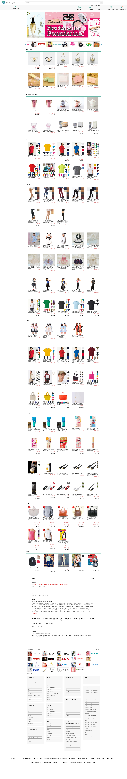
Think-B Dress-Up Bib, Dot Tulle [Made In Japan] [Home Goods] (34, 267)
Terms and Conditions (26, 758)
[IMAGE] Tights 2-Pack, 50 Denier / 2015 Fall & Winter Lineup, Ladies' (48, 200)
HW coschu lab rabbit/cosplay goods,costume (46, 336)
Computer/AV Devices (70, 735)
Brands (67, 711)
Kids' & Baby (87, 682)
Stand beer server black (48, 473)
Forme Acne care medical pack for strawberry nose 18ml (62, 450)
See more (92, 578)
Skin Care (68, 702)
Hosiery (29, 721)
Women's (31, 677)
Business (49, 727)
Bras (29, 709)
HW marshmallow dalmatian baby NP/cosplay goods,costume (63, 246)
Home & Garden (88, 730)
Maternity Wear (31, 735)
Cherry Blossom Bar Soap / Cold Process (92, 86)
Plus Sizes (30, 693)
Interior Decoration (70, 727)
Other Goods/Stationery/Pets (72, 722)
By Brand (68, 731)
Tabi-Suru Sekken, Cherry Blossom (33, 87)
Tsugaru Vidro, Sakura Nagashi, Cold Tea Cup (33, 131)
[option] (63, 24)
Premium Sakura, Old (76, 130)
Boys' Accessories (51, 695)
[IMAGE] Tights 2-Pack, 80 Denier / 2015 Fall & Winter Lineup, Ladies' (63, 200)
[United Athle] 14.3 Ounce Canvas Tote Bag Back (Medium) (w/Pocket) (92, 383)
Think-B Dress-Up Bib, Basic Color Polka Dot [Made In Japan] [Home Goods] (78, 246)
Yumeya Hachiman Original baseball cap (33, 567)
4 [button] (67, 39)
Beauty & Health (71, 699)
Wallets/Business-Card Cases (72, 682)
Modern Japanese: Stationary (91, 722)
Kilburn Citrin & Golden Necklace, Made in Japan (77, 404)
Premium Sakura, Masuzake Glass (63, 131)
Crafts (87, 688)
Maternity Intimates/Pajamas (34, 737)
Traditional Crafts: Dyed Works (91, 699)
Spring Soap (45, 86)
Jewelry (67, 685)
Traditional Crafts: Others (90, 709)
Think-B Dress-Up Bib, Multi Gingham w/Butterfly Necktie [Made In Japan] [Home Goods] (78, 268)
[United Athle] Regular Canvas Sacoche (47, 384)
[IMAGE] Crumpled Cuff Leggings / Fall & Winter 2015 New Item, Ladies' (33, 221)
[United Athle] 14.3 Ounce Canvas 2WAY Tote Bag (77, 383)
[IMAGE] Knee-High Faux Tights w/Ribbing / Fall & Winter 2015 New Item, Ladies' (62, 222)
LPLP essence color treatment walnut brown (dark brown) (49, 429)
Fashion (86, 732)
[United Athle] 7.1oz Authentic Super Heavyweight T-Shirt (91, 360)
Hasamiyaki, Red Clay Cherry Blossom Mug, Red (77, 110)
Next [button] (101, 44)
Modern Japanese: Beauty (90, 724)
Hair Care (68, 707)
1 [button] (61, 39)
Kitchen (86, 728)
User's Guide (101, 758)
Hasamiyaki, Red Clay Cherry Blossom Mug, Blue (63, 110)
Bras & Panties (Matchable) (34, 707)
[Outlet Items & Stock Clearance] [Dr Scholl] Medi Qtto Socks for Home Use (63, 541)
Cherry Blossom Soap (76, 85)
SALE (86, 677)
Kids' (48, 677)
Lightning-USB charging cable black (92, 495)
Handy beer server (32, 473)
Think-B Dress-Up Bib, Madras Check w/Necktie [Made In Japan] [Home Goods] (48, 268)
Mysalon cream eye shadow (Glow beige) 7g (92, 450)
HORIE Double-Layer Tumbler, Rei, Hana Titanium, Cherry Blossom (49, 111)
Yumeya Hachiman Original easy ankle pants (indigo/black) (48, 568)
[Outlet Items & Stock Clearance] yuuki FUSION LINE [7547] (62, 518)
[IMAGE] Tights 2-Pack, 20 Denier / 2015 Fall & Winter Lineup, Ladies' (33, 200)
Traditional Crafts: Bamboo (90, 696)
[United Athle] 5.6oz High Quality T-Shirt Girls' (92, 156)
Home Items (68, 725)
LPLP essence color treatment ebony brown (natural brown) (62, 429)
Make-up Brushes (69, 713)
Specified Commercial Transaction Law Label (56, 758)
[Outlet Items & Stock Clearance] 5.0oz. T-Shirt (48, 541)
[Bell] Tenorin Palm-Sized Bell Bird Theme (77, 65)
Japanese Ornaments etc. (71, 737)
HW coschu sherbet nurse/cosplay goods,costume (61, 336)
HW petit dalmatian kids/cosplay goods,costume (34, 291)
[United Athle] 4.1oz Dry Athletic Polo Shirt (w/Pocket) (92, 177)
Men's (49, 721)
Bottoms (86, 680)
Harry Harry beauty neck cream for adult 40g (77, 429)
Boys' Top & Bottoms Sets (53, 693)
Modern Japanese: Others (90, 726)
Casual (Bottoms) (51, 725)
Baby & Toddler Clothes (33, 731)
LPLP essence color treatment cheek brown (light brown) (34, 429)
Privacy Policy (38, 758)
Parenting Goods (31, 739)
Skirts (29, 683)
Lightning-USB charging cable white (77, 495)
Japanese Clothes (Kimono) (34, 695)
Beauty (86, 734)
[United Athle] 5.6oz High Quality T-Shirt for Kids (33, 312)
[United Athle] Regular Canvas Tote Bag (32, 384)
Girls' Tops (49, 680)
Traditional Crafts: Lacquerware (91, 690)
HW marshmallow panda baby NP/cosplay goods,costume (48, 246)
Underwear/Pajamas (51, 729)
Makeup (67, 704)
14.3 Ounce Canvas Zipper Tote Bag (63, 404)
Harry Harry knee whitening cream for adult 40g (92, 429)
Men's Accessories (70, 689)
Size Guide (110, 758)
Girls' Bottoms (50, 682)
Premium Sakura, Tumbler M (93, 130)
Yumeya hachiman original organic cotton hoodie (77, 567)
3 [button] (65, 39)
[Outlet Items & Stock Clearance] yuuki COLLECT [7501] (78, 518)
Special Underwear (32, 715)
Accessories (49, 733)
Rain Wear (68, 691)
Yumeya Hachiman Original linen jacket (92, 567)
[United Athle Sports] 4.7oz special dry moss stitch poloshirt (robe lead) (33, 156)
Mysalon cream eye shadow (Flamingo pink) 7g (78, 450)
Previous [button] (25, 44)
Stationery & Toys (89, 736)
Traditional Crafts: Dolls (90, 707)
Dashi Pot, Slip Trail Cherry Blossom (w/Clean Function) (93, 110)
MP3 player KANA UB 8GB (63, 494)
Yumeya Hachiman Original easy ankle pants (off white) (63, 567)
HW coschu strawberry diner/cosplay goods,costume (34, 336)
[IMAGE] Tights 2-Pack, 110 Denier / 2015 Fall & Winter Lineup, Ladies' (78, 200)
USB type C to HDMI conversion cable (32, 495)
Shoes (48, 731)
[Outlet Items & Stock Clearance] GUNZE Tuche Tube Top (33, 541)
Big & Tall (49, 735)
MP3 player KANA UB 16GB (49, 494)
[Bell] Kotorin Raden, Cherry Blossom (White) (34, 65)
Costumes (68, 739)
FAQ (93, 758)
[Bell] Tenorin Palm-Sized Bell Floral (62, 65)
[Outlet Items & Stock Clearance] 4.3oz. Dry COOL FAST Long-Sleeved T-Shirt (49, 518)
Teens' (49, 705)
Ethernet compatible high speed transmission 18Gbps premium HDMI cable (92, 474)
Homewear (30, 717)
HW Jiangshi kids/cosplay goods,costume (48, 291)
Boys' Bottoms (50, 691)
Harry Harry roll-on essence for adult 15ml (48, 450)
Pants (29, 685)
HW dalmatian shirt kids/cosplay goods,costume (78, 291)
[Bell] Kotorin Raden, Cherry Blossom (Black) (49, 65)
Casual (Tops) (50, 723)
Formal (29, 691)
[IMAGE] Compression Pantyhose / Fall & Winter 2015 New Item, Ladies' (48, 221)
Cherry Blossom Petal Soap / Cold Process (63, 86)
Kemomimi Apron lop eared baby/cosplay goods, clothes (34, 246)
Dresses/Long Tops (32, 682)
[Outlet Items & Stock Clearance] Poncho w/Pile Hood (33, 518)
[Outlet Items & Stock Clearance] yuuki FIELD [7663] (92, 518)
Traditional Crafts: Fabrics (90, 701)
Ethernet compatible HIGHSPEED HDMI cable (62, 474)
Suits (29, 689)
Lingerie (30, 713)
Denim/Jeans (31, 687)
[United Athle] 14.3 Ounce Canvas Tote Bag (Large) (33, 404)
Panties (29, 711)
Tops (29, 680)
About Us (14, 758)
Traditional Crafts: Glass (90, 705)
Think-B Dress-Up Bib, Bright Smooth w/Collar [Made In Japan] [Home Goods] (93, 246)
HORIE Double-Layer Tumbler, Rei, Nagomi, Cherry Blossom (32, 111)
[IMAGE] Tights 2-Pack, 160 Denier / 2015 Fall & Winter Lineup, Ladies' (93, 200)
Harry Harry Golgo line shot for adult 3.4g (33, 450)
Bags (67, 680)
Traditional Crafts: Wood (90, 697)
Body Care (68, 706)
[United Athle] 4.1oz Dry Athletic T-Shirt (48, 177)
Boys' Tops (49, 689)
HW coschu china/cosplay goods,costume (77, 336)
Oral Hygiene (69, 715)
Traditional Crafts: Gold (90, 703)
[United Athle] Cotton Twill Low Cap (62, 384)
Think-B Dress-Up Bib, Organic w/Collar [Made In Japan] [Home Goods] (92, 267)
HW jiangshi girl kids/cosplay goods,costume (63, 291)
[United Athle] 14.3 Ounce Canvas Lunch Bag (48, 404)
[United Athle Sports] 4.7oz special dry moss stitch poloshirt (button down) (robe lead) (63, 157)
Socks (29, 719)
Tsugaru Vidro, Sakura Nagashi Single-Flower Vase (48, 131)
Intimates (31, 705)
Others (29, 699)
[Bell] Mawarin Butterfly (92, 64)
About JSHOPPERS (84, 758)
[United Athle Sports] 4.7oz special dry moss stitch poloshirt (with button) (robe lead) (78, 157)
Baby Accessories (32, 733)
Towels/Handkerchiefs (70, 733)
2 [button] (63, 39)
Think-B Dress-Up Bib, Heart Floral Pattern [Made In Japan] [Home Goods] (63, 267)
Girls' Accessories (51, 687)
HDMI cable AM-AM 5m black (77, 474)
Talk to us (72, 758)
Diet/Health (68, 709)
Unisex (29, 697)
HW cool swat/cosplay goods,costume (91, 291)
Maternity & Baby (33, 729)
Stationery (68, 729)
